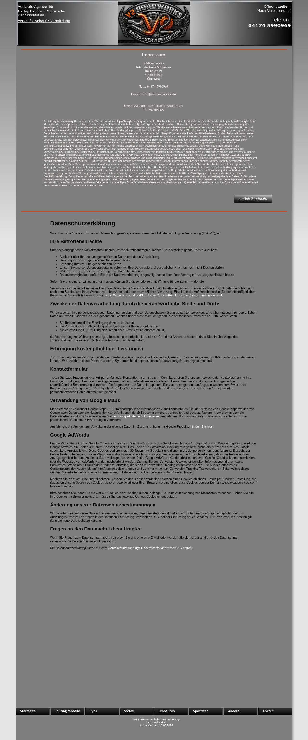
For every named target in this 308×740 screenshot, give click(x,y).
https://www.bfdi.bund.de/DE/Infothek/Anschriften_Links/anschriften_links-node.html (163, 295)
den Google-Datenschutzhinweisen (136, 416)
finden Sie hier (201, 426)
